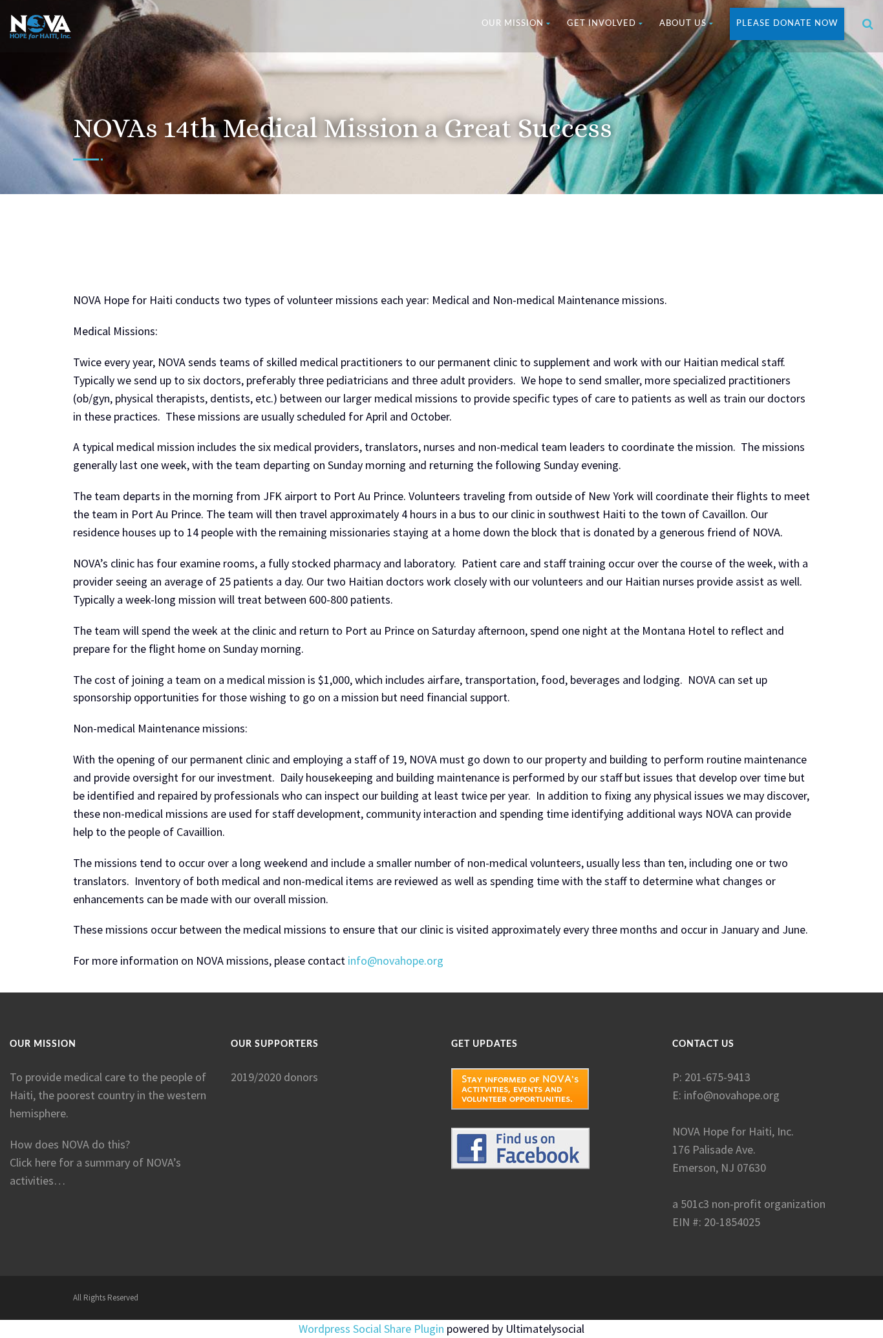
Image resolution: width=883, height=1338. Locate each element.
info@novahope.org (395, 960)
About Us (683, 23)
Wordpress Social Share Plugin (373, 1328)
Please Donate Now (787, 23)
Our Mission (513, 23)
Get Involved (601, 23)
